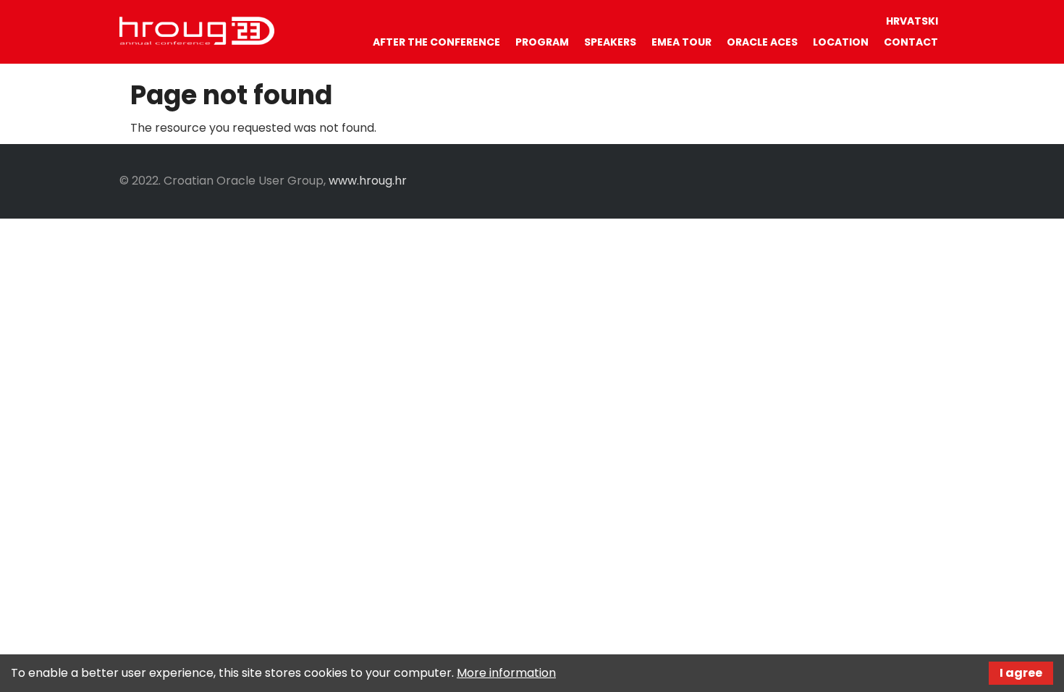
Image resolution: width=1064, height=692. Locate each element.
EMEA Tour (681, 42)
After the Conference (436, 42)
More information (506, 672)
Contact (911, 42)
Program (542, 42)
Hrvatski (912, 21)
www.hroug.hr (368, 180)
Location (841, 42)
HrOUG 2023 (196, 31)
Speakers (610, 42)
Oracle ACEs (762, 42)
